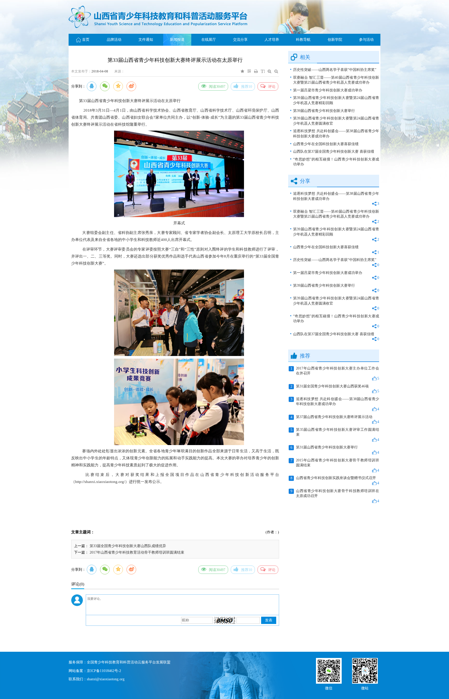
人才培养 (272, 40)
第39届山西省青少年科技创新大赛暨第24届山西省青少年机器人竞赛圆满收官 (336, 120)
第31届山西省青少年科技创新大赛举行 (334, 449)
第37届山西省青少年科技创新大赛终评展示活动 (334, 419)
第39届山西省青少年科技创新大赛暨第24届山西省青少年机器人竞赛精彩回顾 (336, 100)
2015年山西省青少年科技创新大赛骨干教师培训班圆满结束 (334, 465)
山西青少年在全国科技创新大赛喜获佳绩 (326, 144)
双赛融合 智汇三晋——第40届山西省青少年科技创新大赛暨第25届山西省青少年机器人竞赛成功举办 (336, 80)
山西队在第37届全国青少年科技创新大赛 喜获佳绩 (333, 151)
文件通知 (145, 40)
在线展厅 (208, 40)
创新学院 (335, 40)
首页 (85, 40)
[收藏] (242, 71)
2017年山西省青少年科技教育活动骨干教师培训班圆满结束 (137, 552)
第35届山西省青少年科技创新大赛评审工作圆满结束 (334, 435)
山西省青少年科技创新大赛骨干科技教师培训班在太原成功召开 (334, 496)
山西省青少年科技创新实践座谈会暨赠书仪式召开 (334, 480)
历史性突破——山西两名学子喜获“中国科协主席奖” (334, 70)
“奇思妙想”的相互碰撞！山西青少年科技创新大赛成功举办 (336, 161)
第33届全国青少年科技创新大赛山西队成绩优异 (128, 546)
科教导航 (303, 40)
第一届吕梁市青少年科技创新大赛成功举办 (327, 90)
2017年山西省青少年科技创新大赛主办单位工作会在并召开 (334, 373)
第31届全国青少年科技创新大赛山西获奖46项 (334, 388)
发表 (268, 620)
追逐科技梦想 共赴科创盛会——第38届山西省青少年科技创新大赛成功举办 (336, 133)
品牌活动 (114, 40)
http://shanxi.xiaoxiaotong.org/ (100, 482)
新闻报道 (177, 40)
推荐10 (246, 87)
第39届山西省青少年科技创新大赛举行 (324, 111)
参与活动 (366, 40)
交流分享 (240, 40)
